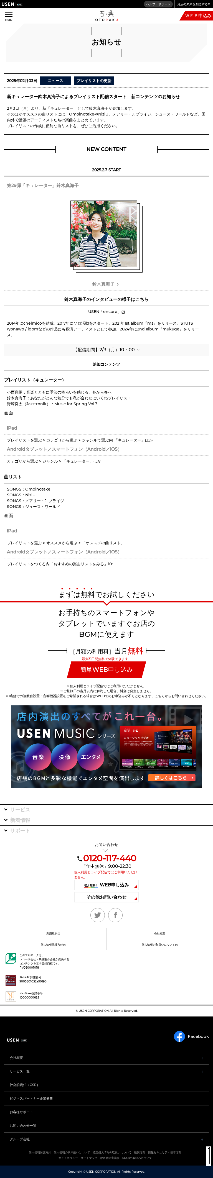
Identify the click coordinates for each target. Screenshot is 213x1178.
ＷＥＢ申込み (198, 15)
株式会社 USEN (12, 4)
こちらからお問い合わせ (173, 696)
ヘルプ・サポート (158, 4)
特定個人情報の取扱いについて (112, 1152)
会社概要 (159, 933)
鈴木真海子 (103, 284)
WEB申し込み (106, 884)
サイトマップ (89, 1158)
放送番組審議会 (110, 1158)
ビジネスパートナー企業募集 (31, 1098)
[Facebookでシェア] (115, 915)
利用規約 (51, 933)
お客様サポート (21, 1112)
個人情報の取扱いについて (158, 944)
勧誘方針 (139, 1152)
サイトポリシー (68, 1158)
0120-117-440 (109, 858)
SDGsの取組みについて (137, 1158)
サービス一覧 (20, 1071)
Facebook (198, 1036)
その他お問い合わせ (106, 897)
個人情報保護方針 (52, 944)
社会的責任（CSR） (25, 1085)
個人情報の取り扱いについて (72, 1152)
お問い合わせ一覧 (23, 1125)
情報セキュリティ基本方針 (164, 1152)
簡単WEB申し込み (106, 669)
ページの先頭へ (208, 1156)
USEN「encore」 (104, 311)
